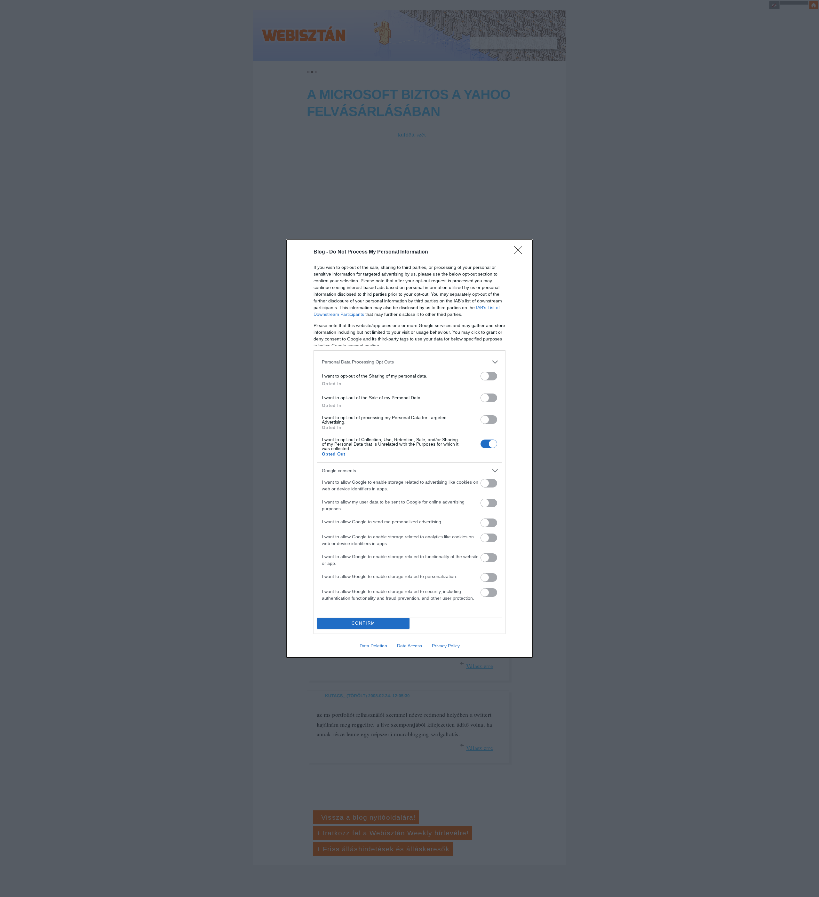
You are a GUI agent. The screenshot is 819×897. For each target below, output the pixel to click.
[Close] (520, 252)
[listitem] (409, 362)
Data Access (409, 645)
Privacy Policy (446, 645)
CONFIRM (363, 623)
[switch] (489, 376)
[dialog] (409, 449)
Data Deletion (373, 645)
